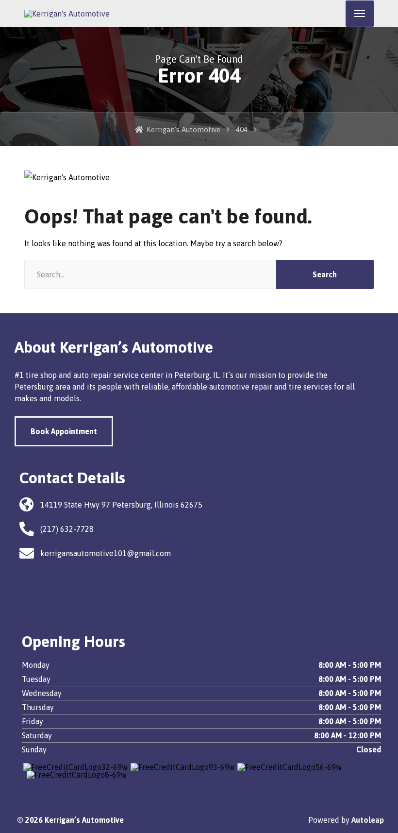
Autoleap (367, 820)
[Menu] (360, 13)
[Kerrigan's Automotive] (67, 13)
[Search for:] (150, 274)
